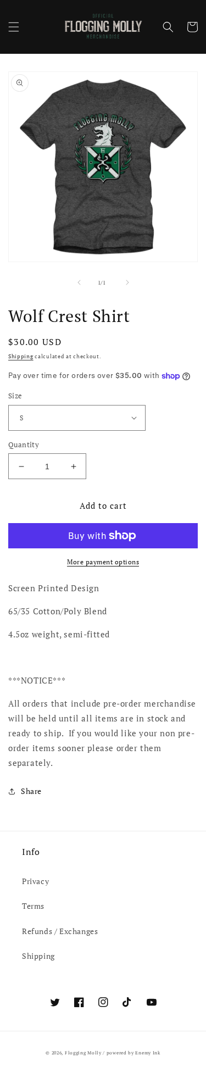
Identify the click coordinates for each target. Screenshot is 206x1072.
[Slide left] (79, 282)
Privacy (35, 881)
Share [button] (31, 791)
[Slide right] (127, 282)
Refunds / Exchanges (60, 931)
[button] (14, 27)
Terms (33, 906)
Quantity (23, 444)
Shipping (21, 356)
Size (15, 396)
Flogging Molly (83, 1052)
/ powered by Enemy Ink (131, 1052)
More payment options (103, 562)
